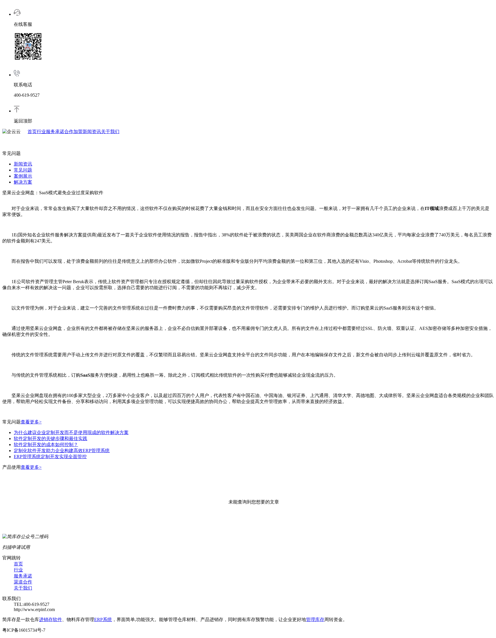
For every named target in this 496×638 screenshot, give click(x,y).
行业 (41, 131)
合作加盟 (73, 131)
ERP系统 (103, 619)
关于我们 (110, 131)
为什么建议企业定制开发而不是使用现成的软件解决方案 (71, 432)
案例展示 (23, 176)
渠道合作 (23, 581)
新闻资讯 (92, 131)
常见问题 (23, 170)
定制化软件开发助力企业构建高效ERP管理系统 (62, 450)
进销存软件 (50, 619)
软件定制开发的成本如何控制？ (46, 444)
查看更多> (31, 421)
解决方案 (23, 182)
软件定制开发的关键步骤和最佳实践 (50, 438)
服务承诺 (55, 131)
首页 (32, 131)
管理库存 (315, 619)
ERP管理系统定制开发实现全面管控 (50, 456)
